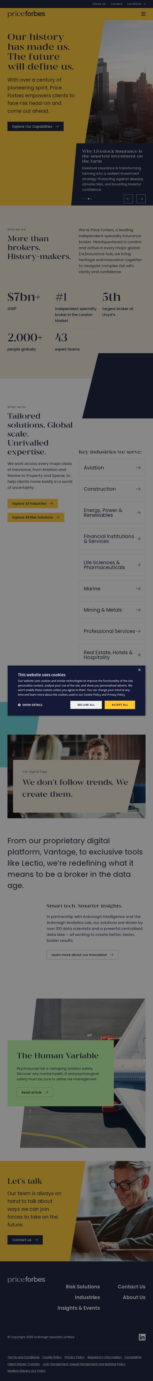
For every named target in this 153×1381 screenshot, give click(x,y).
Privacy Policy (116, 694)
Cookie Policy (92, 694)
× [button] (139, 669)
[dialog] (76, 690)
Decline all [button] (86, 704)
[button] (30, 704)
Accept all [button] (120, 704)
